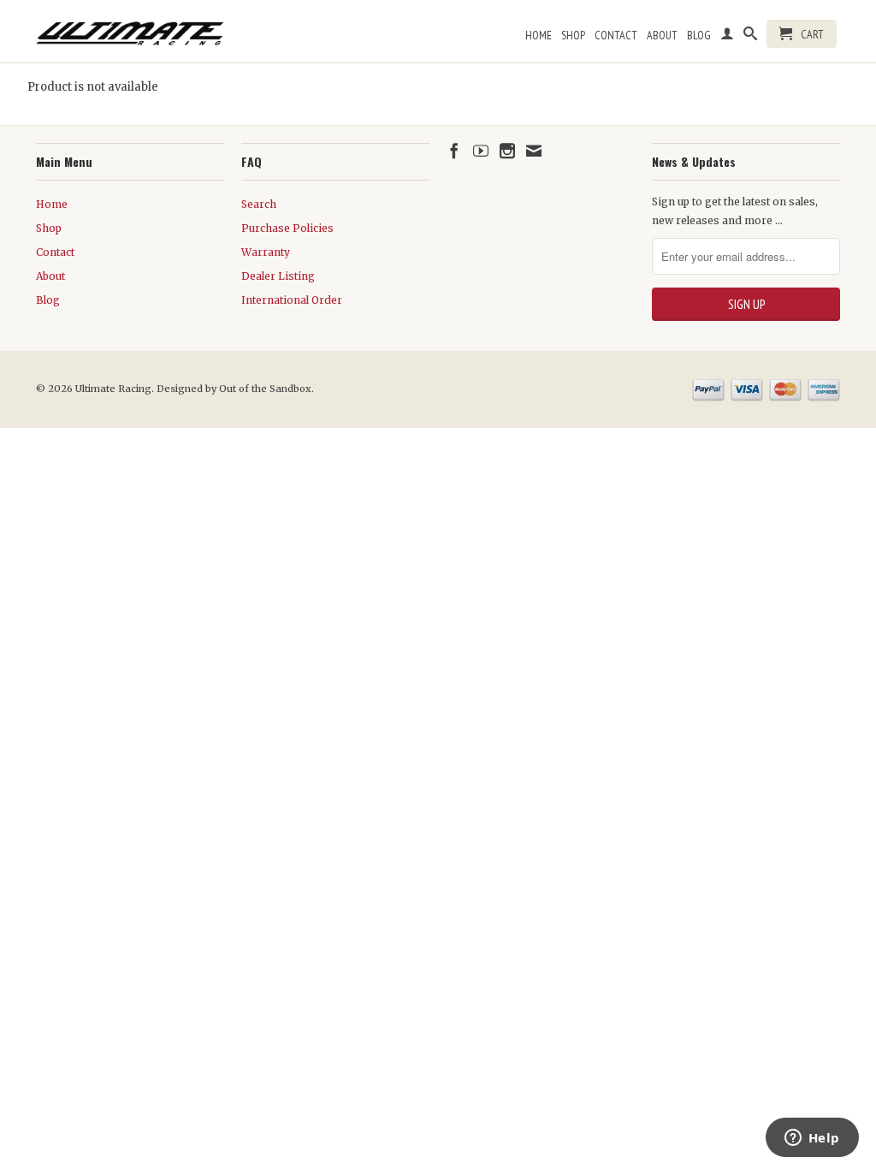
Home (538, 35)
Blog (699, 35)
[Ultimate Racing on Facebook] (454, 150)
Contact (616, 35)
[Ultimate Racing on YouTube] (480, 150)
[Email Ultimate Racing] (534, 150)
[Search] (750, 37)
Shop (573, 35)
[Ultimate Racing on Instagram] (507, 150)
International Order (291, 300)
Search (258, 204)
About (662, 35)
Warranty (265, 252)
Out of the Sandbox (265, 389)
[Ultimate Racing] (130, 29)
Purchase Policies (287, 228)
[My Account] (727, 37)
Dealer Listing (278, 276)
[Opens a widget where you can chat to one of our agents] (812, 1139)
